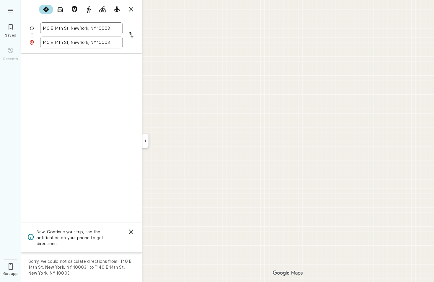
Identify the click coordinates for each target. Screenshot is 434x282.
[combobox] (81, 28)
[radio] (46, 9)
